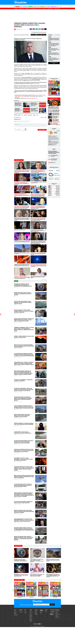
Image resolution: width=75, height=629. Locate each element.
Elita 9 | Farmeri (41, 610)
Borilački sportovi (31, 615)
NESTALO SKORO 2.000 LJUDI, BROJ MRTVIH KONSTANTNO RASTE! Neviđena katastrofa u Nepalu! (24, 511)
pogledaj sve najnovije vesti (54, 63)
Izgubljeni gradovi (50, 8)
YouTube (43, 95)
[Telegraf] (39, 29)
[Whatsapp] (36, 29)
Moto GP (31, 616)
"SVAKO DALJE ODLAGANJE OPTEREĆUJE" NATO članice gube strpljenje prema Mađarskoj (18, 109)
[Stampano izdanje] (54, 88)
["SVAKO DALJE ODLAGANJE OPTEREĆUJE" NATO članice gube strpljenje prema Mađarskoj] (26, 110)
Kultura (36, 613)
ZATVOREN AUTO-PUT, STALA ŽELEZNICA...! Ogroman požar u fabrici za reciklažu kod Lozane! (23, 459)
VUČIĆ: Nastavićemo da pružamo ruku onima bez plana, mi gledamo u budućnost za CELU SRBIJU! (53, 59)
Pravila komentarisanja (57, 614)
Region (15, 313)
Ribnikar (39, 8)
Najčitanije (57, 34)
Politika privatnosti (57, 617)
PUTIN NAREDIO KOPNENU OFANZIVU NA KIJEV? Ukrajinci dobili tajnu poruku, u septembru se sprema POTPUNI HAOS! (24, 354)
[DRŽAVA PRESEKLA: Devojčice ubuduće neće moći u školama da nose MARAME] (41, 426)
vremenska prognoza (54, 167)
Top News (52, 611)
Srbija (15, 611)
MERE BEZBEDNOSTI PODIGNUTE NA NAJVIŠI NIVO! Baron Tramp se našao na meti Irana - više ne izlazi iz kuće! (24, 520)
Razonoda (36, 614)
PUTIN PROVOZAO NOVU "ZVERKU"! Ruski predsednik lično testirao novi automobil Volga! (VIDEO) (23, 485)
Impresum (57, 611)
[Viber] (33, 29)
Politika (31, 573)
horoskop (54, 128)
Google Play (29, 98)
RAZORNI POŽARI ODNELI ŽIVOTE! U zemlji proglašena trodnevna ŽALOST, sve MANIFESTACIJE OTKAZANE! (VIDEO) (24, 529)
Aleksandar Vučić (21, 8)
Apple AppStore (34, 98)
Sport (30, 621)
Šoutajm (31, 619)
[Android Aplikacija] (33, 35)
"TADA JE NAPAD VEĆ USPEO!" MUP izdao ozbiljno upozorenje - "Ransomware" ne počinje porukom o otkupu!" (53, 44)
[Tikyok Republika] (35, 624)
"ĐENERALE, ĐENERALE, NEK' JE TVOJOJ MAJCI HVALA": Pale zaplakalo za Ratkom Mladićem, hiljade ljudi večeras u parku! (24, 329)
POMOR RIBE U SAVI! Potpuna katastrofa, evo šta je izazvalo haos (22, 432)
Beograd (15, 612)
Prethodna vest (18, 117)
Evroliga (31, 620)
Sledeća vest (43, 117)
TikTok (16, 96)
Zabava (48, 6)
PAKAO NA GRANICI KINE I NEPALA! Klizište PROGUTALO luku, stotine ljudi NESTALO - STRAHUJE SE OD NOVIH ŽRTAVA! (23, 538)
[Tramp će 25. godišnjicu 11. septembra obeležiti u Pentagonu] (41, 383)
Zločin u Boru (44, 8)
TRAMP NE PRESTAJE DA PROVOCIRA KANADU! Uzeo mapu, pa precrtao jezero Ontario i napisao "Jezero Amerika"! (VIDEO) (24, 468)
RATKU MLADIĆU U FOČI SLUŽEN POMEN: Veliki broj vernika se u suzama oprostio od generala (23, 311)
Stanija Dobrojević (57, 8)
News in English (51, 614)
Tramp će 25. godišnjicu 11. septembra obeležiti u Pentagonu (23, 380)
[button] (57, 130)
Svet (46, 6)
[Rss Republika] (37, 624)
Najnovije (50, 34)
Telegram (19, 96)
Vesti (21, 6)
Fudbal (31, 611)
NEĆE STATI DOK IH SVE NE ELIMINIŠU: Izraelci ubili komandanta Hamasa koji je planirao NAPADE (24, 346)
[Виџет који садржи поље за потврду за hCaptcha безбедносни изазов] (20, 129)
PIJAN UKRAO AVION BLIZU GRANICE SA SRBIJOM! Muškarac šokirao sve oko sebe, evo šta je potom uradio (24, 319)
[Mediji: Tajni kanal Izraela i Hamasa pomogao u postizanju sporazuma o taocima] (41, 296)
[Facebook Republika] (34, 624)
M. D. (19, 29)
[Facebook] (31, 29)
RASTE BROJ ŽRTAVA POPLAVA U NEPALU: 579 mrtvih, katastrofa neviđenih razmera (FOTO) (22, 415)
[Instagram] (42, 29)
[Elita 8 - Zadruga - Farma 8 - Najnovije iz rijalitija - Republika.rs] (53, 6)
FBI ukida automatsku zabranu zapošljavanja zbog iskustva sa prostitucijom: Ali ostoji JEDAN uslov (23, 285)
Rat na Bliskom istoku (33, 8)
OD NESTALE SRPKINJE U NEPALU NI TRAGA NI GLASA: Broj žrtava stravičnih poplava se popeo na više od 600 (23, 389)
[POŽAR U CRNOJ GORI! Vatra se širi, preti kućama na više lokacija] (41, 339)
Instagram (40, 95)
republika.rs (36, 626)
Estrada (36, 611)
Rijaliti (36, 612)
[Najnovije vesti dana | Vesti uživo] (30, 6)
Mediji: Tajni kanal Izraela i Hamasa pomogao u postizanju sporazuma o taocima (22, 293)
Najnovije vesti (18, 545)
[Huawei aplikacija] (43, 35)
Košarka (31, 613)
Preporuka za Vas (54, 98)
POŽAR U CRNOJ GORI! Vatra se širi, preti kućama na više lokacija (24, 337)
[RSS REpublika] (39, 624)
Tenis (30, 614)
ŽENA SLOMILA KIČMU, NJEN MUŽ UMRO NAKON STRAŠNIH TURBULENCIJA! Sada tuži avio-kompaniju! (24, 476)
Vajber (22, 96)
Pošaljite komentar (42, 129)
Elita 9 (47, 573)
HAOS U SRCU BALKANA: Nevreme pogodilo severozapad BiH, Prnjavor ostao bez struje (23, 302)
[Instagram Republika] (40, 624)
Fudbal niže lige (31, 612)
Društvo (15, 573)
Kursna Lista (54, 183)
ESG (45, 612)
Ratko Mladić (27, 8)
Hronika (38, 6)
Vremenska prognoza (16, 615)
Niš (49, 170)
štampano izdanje (54, 78)
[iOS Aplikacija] (38, 35)
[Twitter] (45, 29)
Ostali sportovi (31, 618)
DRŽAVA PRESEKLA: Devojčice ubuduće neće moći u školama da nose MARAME (23, 424)
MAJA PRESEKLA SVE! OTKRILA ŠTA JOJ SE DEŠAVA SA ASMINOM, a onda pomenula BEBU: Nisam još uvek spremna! (53, 575)
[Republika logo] (20, 2)
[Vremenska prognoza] (51, 174)
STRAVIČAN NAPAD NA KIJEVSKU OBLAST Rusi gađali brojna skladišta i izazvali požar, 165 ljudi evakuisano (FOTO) (23, 399)
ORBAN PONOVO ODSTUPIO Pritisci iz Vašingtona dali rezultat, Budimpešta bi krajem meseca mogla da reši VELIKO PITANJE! (19, 104)
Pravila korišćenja (57, 612)
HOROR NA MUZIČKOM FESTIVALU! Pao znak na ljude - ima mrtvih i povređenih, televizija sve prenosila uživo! (24, 450)
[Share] (36, 284)
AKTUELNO (16, 8)
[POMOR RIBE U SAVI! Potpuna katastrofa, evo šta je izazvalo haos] (41, 435)
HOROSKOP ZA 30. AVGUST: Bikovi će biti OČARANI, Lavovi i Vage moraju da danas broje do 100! (53, 54)
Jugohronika (21, 612)
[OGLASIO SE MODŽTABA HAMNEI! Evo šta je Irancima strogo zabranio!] (41, 505)
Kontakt (56, 615)
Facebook (36, 95)
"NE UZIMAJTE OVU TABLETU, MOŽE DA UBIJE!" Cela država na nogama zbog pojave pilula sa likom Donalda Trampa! (24, 363)
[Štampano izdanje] (19, 589)
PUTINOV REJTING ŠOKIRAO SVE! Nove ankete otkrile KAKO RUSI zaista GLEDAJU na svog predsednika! (23, 441)
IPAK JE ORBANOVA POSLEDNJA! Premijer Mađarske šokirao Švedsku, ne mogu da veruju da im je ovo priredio (34, 109)
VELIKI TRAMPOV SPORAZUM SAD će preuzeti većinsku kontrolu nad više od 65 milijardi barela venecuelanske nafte (23, 407)
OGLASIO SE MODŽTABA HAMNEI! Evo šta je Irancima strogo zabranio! (23, 502)
